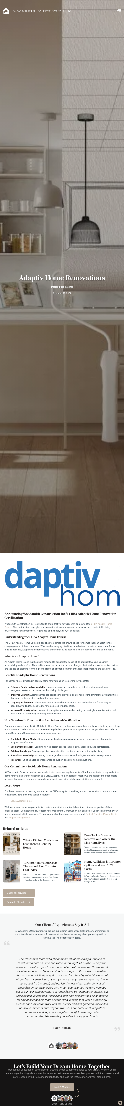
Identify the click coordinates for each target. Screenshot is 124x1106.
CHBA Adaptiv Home (21, 801)
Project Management (19, 817)
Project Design (110, 814)
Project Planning (94, 814)
